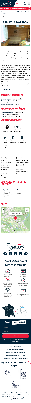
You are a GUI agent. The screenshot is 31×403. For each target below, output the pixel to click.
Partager (3, 17)
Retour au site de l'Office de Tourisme (13, 364)
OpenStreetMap (26, 232)
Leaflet (19, 232)
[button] (29, 3)
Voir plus (5, 89)
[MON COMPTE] (25, 4)
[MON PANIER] (29, 3)
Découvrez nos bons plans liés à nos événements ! (13, 8)
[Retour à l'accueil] (6, 3)
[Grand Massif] (23, 373)
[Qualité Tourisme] (7, 373)
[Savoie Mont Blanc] (15, 384)
